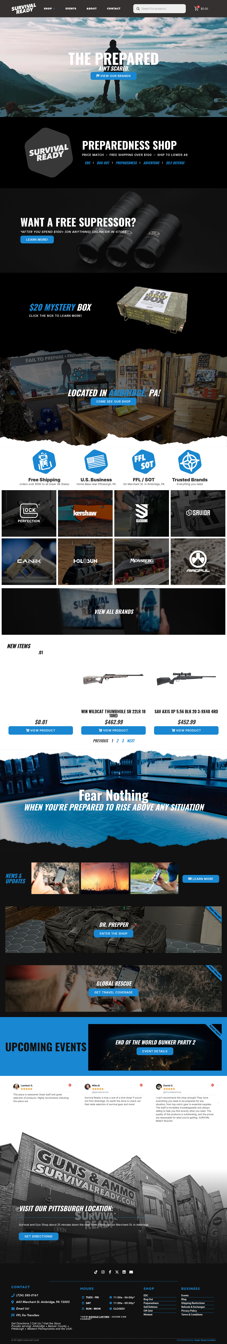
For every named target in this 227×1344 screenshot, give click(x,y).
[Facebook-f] (110, 1272)
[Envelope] (131, 1272)
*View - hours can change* (103, 1317)
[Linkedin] (124, 1272)
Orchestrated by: (196, 1340)
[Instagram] (103, 1272)
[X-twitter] (117, 1272)
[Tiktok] (96, 1272)
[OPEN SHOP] (54, 9)
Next (130, 740)
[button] (8, 1103)
